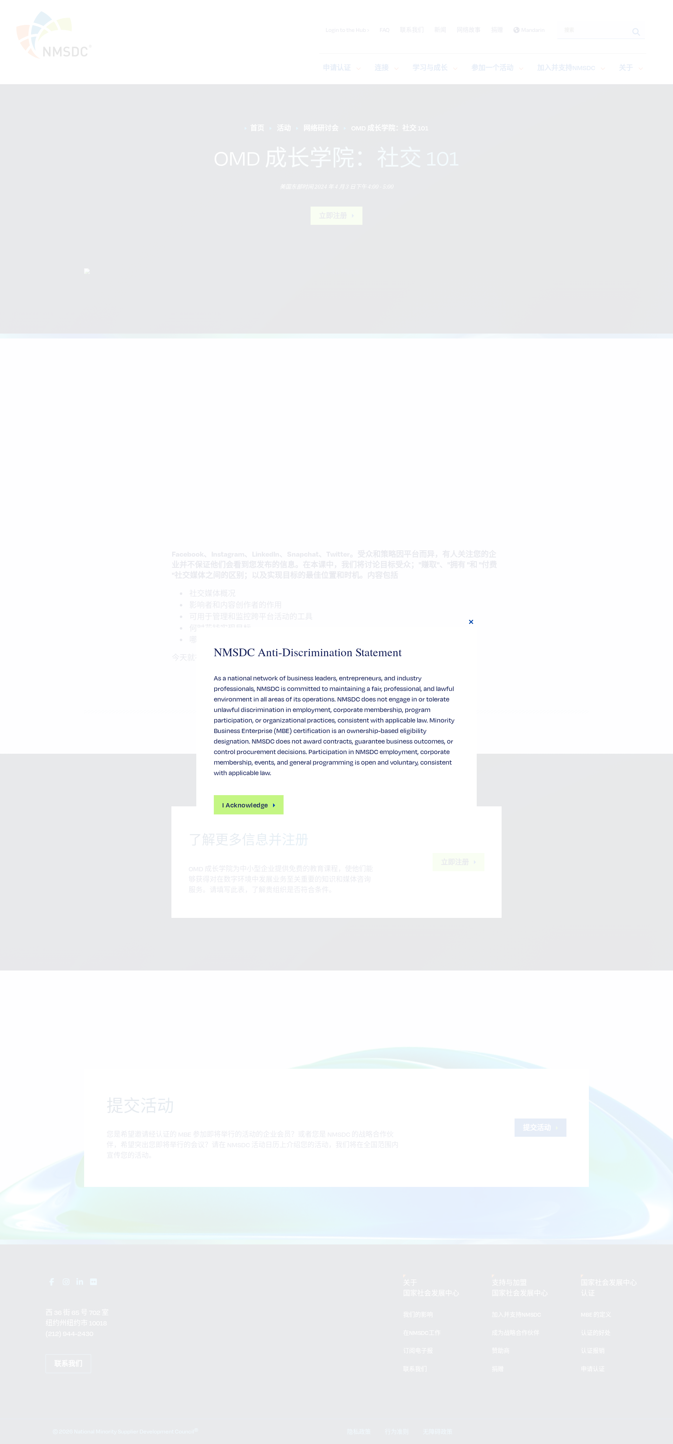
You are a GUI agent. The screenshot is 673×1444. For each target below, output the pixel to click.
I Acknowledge (245, 805)
